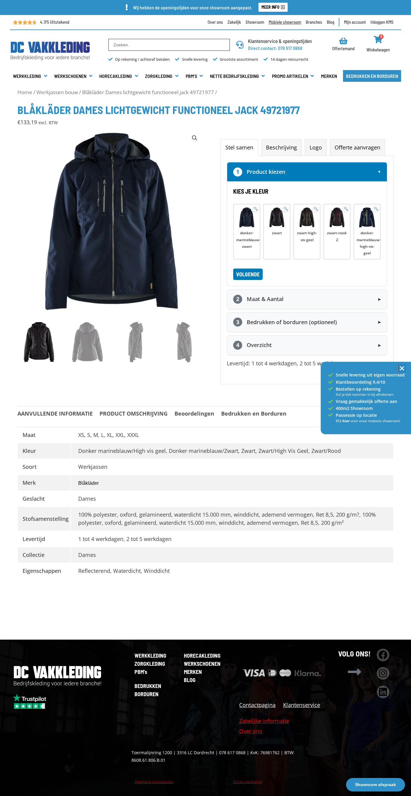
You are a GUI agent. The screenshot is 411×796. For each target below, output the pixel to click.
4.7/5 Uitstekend (54, 22)
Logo (316, 147)
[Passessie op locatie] (330, 415)
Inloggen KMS (382, 22)
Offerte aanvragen (357, 147)
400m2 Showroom (354, 408)
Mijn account (355, 22)
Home (24, 92)
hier (346, 420)
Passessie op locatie (356, 415)
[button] (30, 76)
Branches (314, 22)
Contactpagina (257, 704)
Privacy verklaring (247, 781)
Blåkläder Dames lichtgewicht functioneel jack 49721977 (148, 92)
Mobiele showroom (285, 22)
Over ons (215, 22)
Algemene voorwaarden (154, 781)
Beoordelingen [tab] (194, 413)
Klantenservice (301, 704)
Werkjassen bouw (57, 92)
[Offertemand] (343, 41)
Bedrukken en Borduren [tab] (253, 413)
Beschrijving (281, 147)
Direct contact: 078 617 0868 (275, 48)
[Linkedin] (383, 692)
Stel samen (239, 147)
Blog (330, 22)
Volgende (248, 274)
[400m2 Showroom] (330, 408)
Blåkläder (88, 483)
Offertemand (343, 48)
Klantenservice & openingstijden (280, 41)
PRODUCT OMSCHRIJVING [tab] (134, 413)
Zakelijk (234, 22)
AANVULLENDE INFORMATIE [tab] (55, 413)
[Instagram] (383, 673)
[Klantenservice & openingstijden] (239, 44)
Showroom (255, 22)
